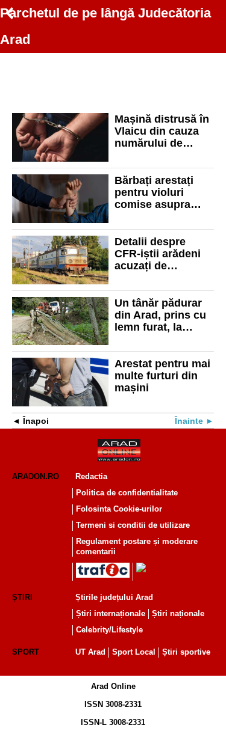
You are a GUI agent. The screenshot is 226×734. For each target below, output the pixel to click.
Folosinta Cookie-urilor (119, 508)
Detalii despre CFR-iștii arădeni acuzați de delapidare (158, 254)
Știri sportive (186, 651)
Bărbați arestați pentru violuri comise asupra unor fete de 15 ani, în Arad (164, 192)
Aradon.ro (35, 476)
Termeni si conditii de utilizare (133, 525)
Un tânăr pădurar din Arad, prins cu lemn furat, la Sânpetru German (160, 315)
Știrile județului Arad (114, 597)
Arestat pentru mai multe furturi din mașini (162, 376)
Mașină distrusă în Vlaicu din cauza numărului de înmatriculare (162, 131)
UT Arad (90, 651)
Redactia (91, 476)
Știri (22, 597)
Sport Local (133, 651)
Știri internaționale (110, 613)
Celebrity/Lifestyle (109, 629)
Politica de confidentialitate (127, 492)
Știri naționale (178, 613)
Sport (25, 651)
